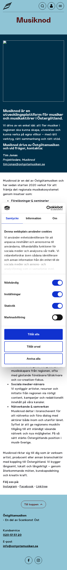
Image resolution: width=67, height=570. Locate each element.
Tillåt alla (33, 334)
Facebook (27, 486)
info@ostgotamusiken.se (20, 546)
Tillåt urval (33, 346)
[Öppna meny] (60, 6)
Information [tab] (33, 218)
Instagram (10, 486)
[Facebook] (28, 560)
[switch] (57, 294)
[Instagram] (38, 560)
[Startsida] (7, 6)
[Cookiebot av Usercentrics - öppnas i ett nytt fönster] (47, 208)
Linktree (41, 486)
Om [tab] (54, 218)
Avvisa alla (33, 358)
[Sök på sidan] (42, 6)
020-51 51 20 (12, 535)
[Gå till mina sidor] (51, 6)
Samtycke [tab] (12, 218)
